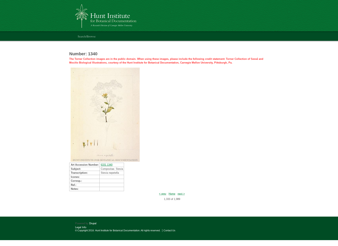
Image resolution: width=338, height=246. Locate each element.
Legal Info (80, 227)
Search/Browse (87, 36)
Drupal (92, 223)
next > (181, 193)
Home (172, 193)
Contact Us (169, 230)
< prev (162, 193)
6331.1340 (106, 164)
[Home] (106, 14)
